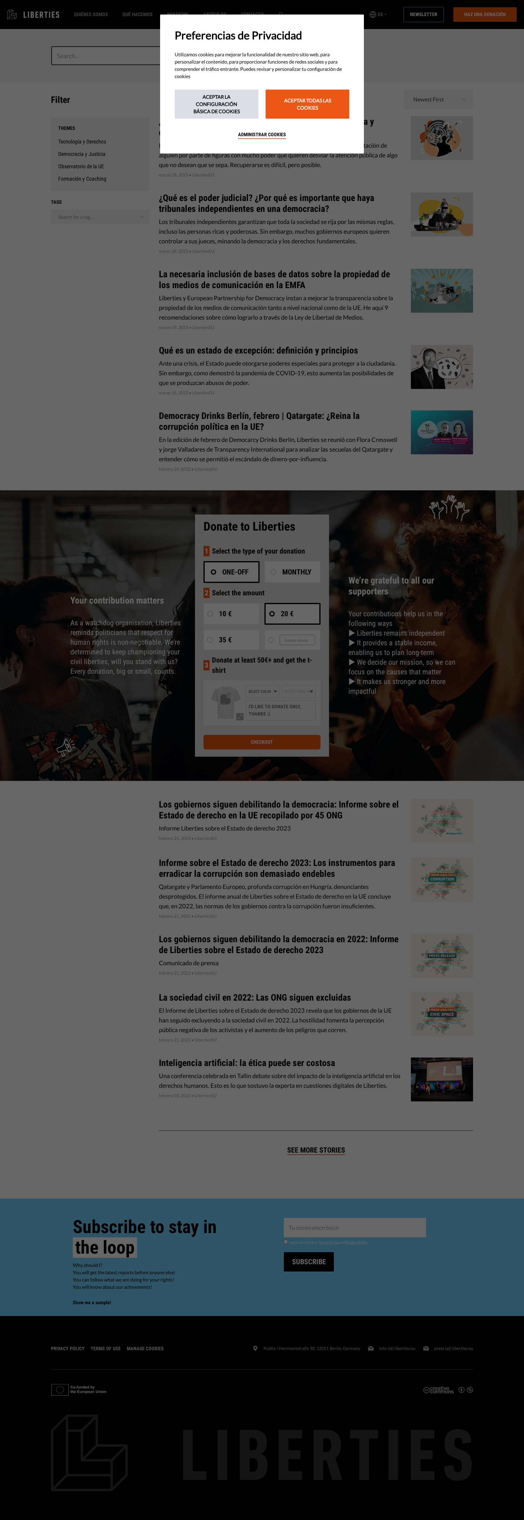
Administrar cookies (262, 134)
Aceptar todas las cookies (307, 103)
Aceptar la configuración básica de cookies (216, 104)
